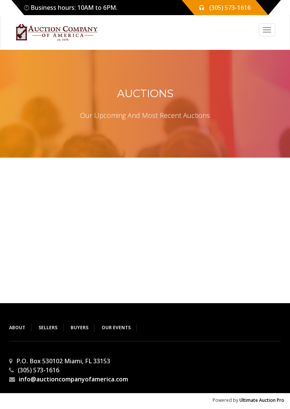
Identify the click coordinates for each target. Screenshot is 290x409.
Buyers (79, 327)
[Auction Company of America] (53, 32)
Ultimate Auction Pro (261, 400)
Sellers (48, 327)
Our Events (116, 327)
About (17, 327)
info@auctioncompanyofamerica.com (73, 379)
